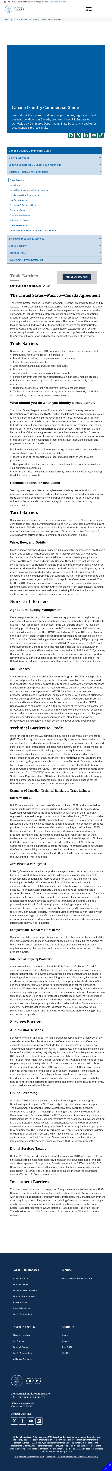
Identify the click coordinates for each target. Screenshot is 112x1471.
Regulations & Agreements (25, 1290)
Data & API (67, 1347)
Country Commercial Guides (24, 19)
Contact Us (67, 1335)
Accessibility (92, 1456)
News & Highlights (21, 1308)
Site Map (66, 1353)
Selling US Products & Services (26, 238)
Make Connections (21, 1335)
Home (7, 19)
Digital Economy (18, 245)
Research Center (20, 1284)
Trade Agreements (18, 225)
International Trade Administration (30, 1437)
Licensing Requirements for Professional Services (33, 230)
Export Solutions (20, 1278)
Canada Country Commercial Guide (30, 150)
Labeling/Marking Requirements (25, 195)
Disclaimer (51, 1456)
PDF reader (87, 1448)
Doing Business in (19, 157)
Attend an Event (20, 1302)
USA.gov (18, 1456)
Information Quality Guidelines (71, 1456)
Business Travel (17, 252)
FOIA (25, 1456)
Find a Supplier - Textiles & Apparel (77, 1278)
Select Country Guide (77, 277)
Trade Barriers (17, 180)
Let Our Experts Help (22, 1314)
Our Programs (19, 1341)
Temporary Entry (17, 210)
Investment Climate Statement (26, 259)
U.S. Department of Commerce (62, 1437)
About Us (68, 1327)
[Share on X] (78, 135)
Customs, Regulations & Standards (28, 171)
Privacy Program (36, 1456)
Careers (65, 1341)
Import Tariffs (16, 185)
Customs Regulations (20, 215)
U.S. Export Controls (19, 200)
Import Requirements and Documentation (29, 190)
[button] (88, 9)
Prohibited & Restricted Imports (25, 205)
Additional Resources (22, 1359)
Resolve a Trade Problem (24, 1296)
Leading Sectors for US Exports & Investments (35, 164)
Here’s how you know (58, 2)
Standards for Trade (19, 220)
